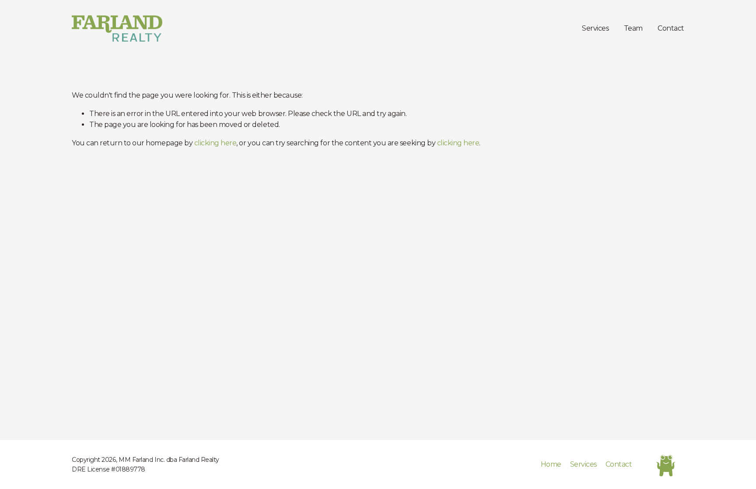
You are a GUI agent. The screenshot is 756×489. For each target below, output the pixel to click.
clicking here (215, 143)
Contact (671, 28)
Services (595, 28)
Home (551, 464)
